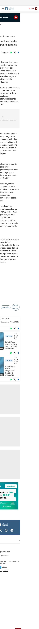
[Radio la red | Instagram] (6, 530)
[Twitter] (15, 53)
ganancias (5, 307)
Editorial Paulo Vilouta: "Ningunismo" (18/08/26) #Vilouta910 (10, 371)
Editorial (9, 336)
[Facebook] (18, 53)
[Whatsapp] (11, 53)
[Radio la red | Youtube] (12, 530)
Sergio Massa (15, 307)
